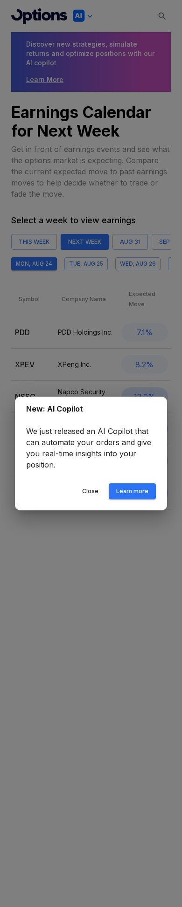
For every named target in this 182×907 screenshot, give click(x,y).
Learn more (132, 491)
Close (90, 491)
